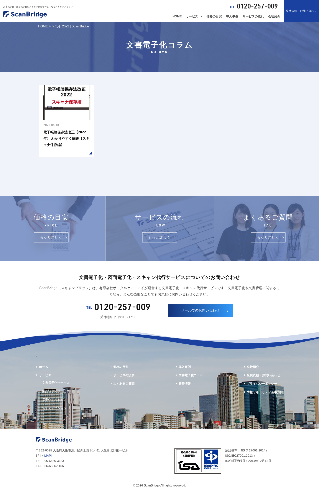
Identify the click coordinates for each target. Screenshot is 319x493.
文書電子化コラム (191, 375)
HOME (177, 16)
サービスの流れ (253, 16)
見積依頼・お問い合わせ (301, 11)
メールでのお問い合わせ (200, 310)
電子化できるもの (54, 399)
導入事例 (232, 16)
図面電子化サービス (55, 391)
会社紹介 (274, 16)
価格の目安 (214, 16)
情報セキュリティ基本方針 (265, 392)
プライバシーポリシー (262, 383)
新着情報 (185, 383)
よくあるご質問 (124, 383)
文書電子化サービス (55, 382)
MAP (47, 455)
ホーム (43, 367)
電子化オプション (54, 408)
